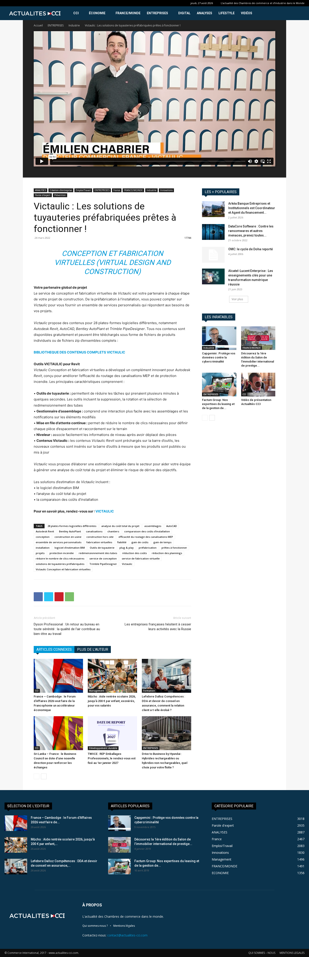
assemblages (152, 526)
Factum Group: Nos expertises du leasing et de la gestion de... (218, 404)
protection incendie (62, 553)
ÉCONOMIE (97, 13)
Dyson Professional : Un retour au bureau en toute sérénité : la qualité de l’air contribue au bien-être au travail (67, 629)
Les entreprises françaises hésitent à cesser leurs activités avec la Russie (158, 626)
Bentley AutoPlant (70, 531)
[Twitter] (48, 596)
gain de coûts (139, 542)
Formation (149, 690)
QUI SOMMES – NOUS (261, 953)
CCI (76, 13)
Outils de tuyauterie (102, 547)
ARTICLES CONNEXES (54, 649)
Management (96, 690)
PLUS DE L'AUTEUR (92, 649)
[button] (299, 13)
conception (43, 536)
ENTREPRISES (157, 13)
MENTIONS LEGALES (292, 953)
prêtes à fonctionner (174, 547)
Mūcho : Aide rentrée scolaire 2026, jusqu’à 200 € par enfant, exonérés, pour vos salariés (112, 701)
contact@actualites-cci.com (127, 935)
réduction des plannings (167, 553)
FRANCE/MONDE (128, 13)
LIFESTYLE (227, 13)
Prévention (60, 195)
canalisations (94, 531)
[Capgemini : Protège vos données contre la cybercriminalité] (219, 338)
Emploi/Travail (83, 190)
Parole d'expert (42, 195)
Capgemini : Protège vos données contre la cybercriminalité (218, 357)
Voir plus (237, 299)
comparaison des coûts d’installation (147, 531)
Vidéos (246, 13)
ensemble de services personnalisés (58, 542)
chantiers (113, 531)
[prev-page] (36, 776)
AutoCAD (171, 526)
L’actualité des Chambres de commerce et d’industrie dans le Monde (262, 3)
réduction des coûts (134, 553)
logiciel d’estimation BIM (70, 547)
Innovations (166, 190)
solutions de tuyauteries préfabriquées (60, 564)
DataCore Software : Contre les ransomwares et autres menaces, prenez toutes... (250, 231)
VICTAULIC (104, 511)
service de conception (103, 558)
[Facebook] (38, 596)
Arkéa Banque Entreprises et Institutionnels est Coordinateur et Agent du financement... (251, 208)
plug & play (126, 547)
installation (43, 547)
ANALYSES (204, 13)
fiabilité (121, 542)
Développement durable (103, 748)
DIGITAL (184, 13)
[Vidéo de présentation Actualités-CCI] (258, 384)
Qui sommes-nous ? (95, 926)
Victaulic (127, 564)
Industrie (74, 25)
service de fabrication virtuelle (141, 558)
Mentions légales (124, 926)
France (116, 190)
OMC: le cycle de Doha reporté (250, 249)
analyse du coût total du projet (120, 526)
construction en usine (68, 536)
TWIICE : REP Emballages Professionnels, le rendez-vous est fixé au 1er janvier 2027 (111, 758)
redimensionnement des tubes (98, 553)
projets (40, 553)
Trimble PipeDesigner (103, 564)
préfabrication (148, 547)
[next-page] (44, 776)
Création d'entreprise (61, 190)
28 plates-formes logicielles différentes (72, 526)
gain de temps (162, 542)
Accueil (38, 25)
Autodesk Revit (45, 531)
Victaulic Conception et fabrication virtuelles (63, 569)
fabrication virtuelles (99, 542)
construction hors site (100, 536)
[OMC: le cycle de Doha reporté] (213, 255)
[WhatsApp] (69, 596)
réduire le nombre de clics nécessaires (60, 558)
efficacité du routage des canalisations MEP (146, 536)
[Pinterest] (59, 596)
